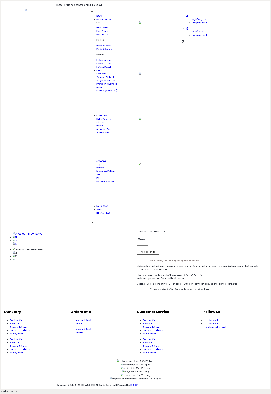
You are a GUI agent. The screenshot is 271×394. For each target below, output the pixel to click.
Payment (14, 323)
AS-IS (99, 209)
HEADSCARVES (103, 19)
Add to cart (148, 252)
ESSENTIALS (102, 115)
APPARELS (101, 160)
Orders (79, 323)
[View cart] (182, 41)
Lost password (199, 22)
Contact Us (16, 320)
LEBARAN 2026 (103, 212)
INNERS (99, 70)
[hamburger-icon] (92, 11)
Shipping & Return (19, 326)
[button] (138, 299)
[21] (15, 237)
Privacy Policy (16, 333)
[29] (15, 240)
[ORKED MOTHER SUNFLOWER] (28, 233)
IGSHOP (134, 384)
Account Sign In (84, 320)
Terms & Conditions (20, 330)
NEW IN (99, 16)
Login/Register (199, 19)
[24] (15, 244)
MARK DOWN (102, 206)
